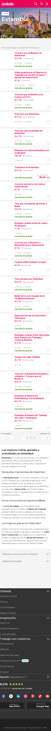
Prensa (4, 601)
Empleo (4, 672)
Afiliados (4, 649)
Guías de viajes (8, 634)
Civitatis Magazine (9, 628)
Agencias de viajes (9, 655)
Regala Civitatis (8, 613)
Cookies (44, 728)
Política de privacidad (34, 728)
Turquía (5, 14)
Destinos (4, 622)
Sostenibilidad (7, 607)
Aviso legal (22, 728)
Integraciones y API (10, 660)
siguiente (43, 438)
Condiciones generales (11, 728)
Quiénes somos (8, 596)
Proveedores (7, 643)
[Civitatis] (7, 4)
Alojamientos (7, 666)
